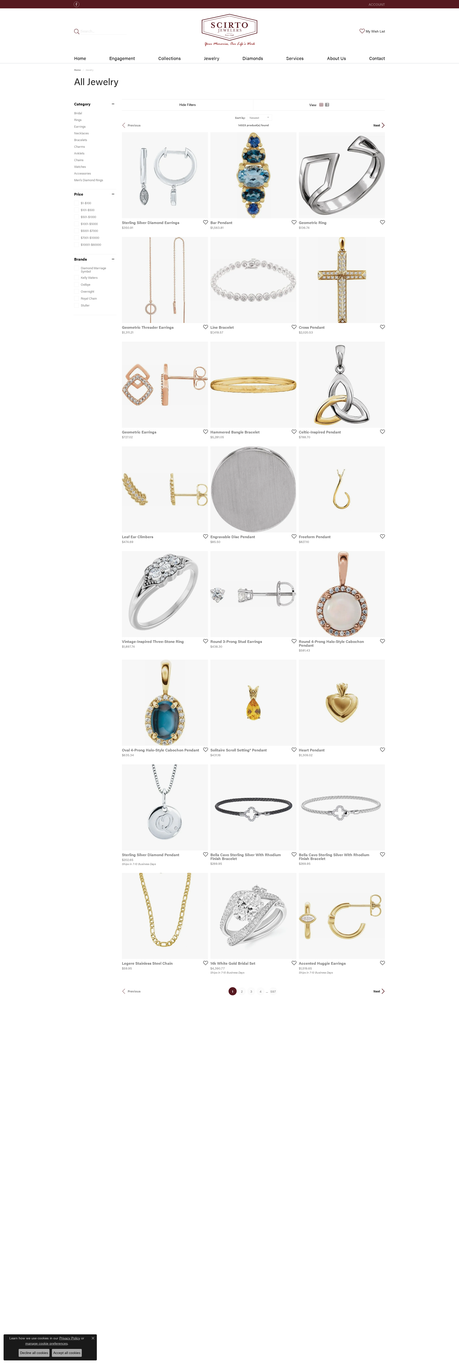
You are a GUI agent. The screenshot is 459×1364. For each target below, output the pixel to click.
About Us (336, 58)
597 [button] (273, 991)
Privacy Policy (69, 1338)
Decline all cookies (34, 1353)
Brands (80, 259)
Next (376, 125)
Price (78, 194)
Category (82, 104)
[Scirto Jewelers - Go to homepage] (229, 31)
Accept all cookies (66, 1353)
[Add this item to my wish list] (204, 222)
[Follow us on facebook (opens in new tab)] (76, 4)
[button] (376, 4)
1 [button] (234, 991)
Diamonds (252, 58)
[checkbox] (82, 203)
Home (80, 58)
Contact (377, 58)
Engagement (122, 58)
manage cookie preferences (46, 1343)
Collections (169, 58)
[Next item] (291, 280)
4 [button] (261, 991)
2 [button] (242, 991)
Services (295, 58)
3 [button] (251, 991)
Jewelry (211, 58)
